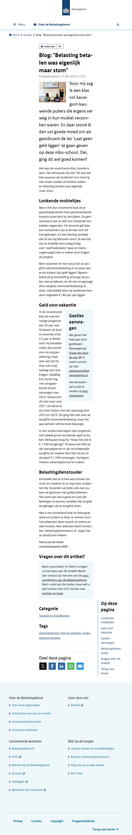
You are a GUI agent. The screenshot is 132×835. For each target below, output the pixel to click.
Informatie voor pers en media (31, 713)
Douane (17, 773)
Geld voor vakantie (107, 630)
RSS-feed (77, 773)
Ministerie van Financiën (27, 790)
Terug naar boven (107, 671)
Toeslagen (18, 781)
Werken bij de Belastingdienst (31, 765)
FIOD (15, 757)
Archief (75, 705)
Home (15, 35)
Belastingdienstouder (111, 651)
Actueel (27, 35)
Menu (21, 24)
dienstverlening (49, 633)
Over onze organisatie (26, 705)
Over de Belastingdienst (54, 24)
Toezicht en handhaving (54, 616)
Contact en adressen (25, 730)
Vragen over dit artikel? (110, 661)
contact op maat (52, 593)
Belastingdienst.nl (23, 748)
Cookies (36, 821)
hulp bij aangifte (70, 633)
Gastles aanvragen (107, 641)
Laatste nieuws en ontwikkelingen (92, 748)
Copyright (56, 821)
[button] (51, 46)
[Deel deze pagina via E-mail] (80, 666)
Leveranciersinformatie (26, 722)
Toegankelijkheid (83, 821)
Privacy (18, 821)
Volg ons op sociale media (87, 765)
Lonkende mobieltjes (107, 620)
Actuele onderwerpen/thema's (90, 757)
